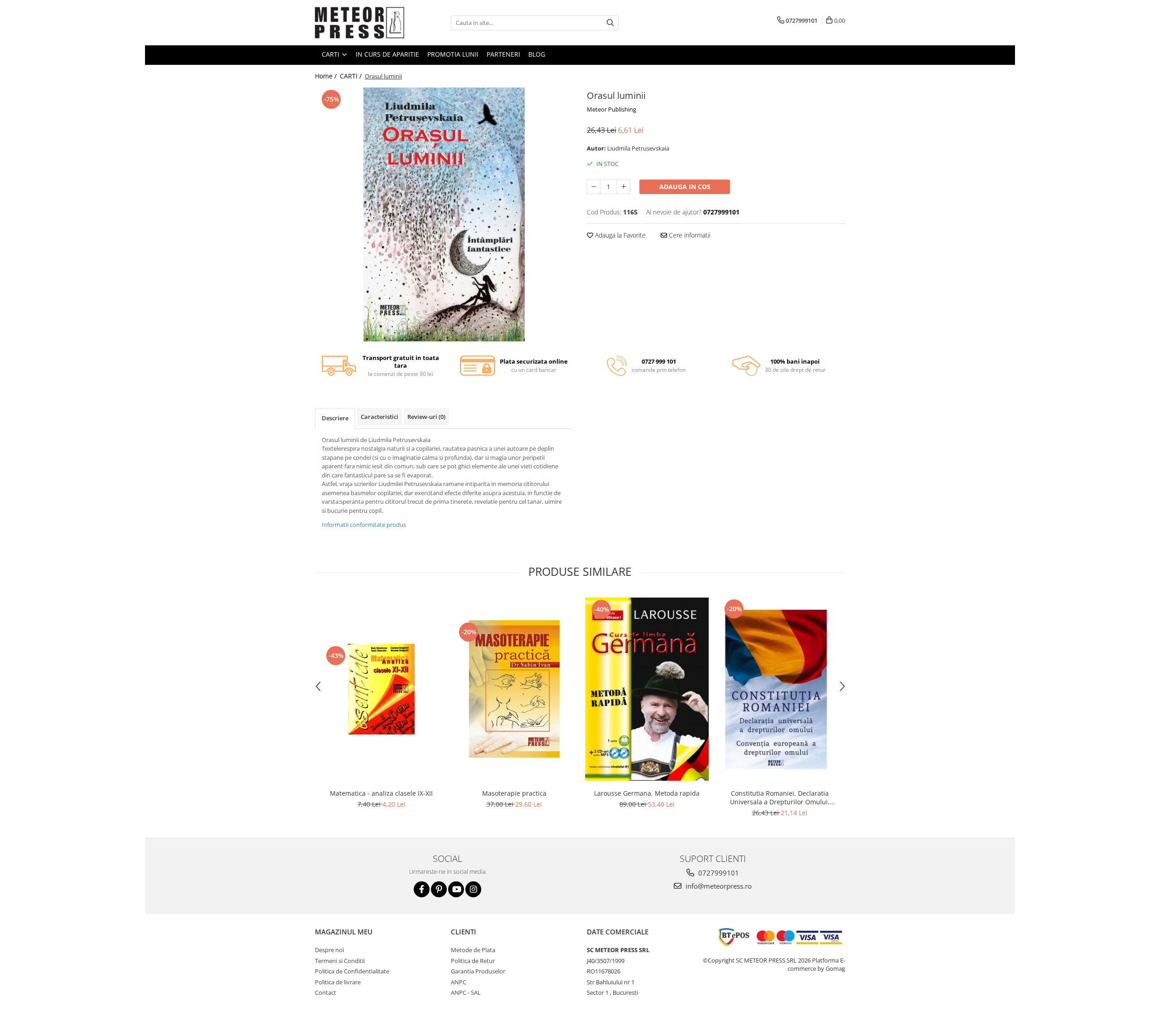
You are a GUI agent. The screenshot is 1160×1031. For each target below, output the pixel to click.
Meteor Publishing (611, 109)
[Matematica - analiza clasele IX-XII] (381, 689)
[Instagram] (473, 889)
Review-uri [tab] (426, 417)
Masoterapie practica (514, 793)
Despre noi (329, 950)
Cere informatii (688, 235)
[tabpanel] (444, 214)
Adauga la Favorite (619, 235)
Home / (326, 76)
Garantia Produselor (478, 971)
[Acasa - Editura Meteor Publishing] (360, 23)
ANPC (458, 982)
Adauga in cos (684, 186)
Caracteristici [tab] (379, 417)
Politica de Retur (473, 961)
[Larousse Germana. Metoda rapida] (647, 689)
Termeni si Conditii (340, 961)
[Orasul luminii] (444, 214)
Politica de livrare (338, 982)
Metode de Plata (473, 950)
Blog (536, 54)
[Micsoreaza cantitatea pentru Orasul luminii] (593, 187)
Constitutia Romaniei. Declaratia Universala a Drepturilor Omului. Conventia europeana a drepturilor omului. (780, 797)
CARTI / (351, 76)
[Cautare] (610, 22)
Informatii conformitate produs (364, 524)
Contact (325, 992)
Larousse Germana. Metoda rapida (647, 793)
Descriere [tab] (335, 418)
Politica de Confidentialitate (352, 971)
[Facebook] (422, 889)
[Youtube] (456, 889)
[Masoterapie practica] (514, 689)
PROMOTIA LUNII (452, 54)
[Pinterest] (439, 889)
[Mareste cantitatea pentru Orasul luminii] (623, 187)
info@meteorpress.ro (718, 885)
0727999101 (717, 872)
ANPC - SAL (466, 992)
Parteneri (503, 54)
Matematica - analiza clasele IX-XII (381, 793)
